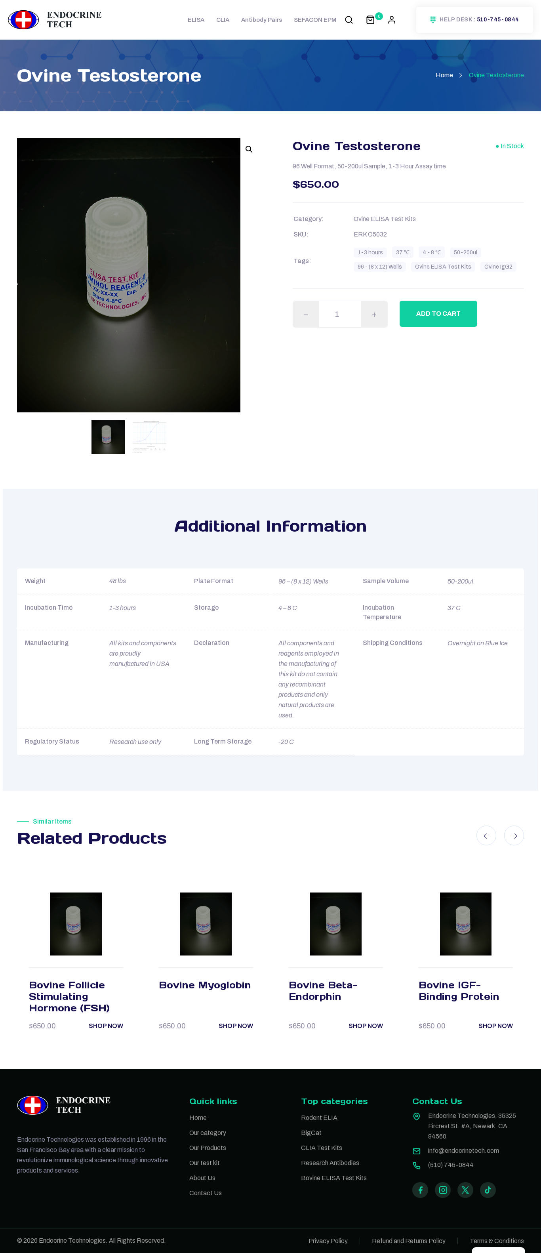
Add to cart (438, 313)
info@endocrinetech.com (463, 1150)
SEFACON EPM (315, 20)
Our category (207, 1132)
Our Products (207, 1147)
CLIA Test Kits (321, 1147)
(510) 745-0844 (451, 1164)
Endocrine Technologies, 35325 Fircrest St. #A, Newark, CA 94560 (472, 1126)
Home (444, 75)
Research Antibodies (330, 1163)
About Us (202, 1178)
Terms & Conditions (497, 1241)
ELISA (196, 20)
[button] (249, 149)
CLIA (222, 20)
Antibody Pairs (261, 20)
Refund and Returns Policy (409, 1241)
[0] (370, 19)
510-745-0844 (498, 20)
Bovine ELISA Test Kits (334, 1178)
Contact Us (205, 1193)
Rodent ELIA (319, 1117)
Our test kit (204, 1163)
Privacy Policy (328, 1241)
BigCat (311, 1132)
